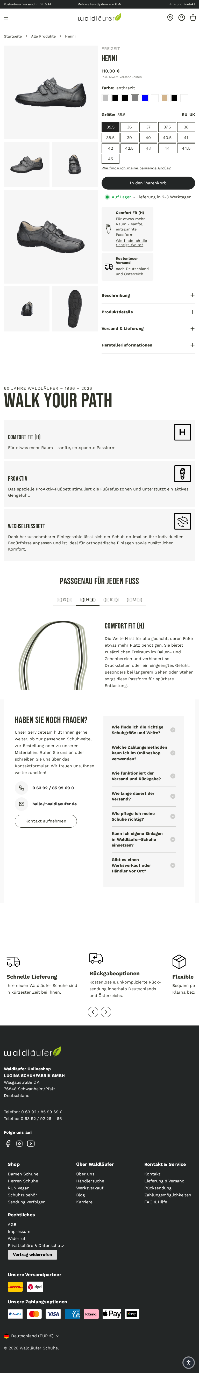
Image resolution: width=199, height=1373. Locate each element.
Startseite (13, 36)
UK (192, 114)
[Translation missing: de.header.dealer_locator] (170, 17)
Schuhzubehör (22, 1195)
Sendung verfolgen (27, 1201)
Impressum (19, 1231)
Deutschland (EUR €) (32, 1335)
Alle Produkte (43, 36)
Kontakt (152, 1174)
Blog (80, 1195)
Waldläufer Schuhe (39, 1348)
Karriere (84, 1201)
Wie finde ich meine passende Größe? (136, 168)
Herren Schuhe (23, 1181)
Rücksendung (158, 1188)
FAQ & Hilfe (155, 1201)
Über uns (85, 1174)
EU (184, 114)
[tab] (64, 601)
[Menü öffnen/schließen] (6, 17)
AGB (12, 1224)
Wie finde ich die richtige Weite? (131, 243)
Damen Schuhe (23, 1174)
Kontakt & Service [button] (165, 1164)
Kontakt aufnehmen (45, 821)
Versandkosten (130, 77)
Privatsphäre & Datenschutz (36, 1245)
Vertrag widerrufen (32, 1254)
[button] (188, 1362)
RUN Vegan (19, 1188)
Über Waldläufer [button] (95, 1164)
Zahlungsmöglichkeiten (167, 1195)
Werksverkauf (89, 1188)
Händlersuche (90, 1181)
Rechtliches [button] (21, 1214)
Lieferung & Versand (164, 1181)
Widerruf (16, 1238)
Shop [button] (14, 1164)
